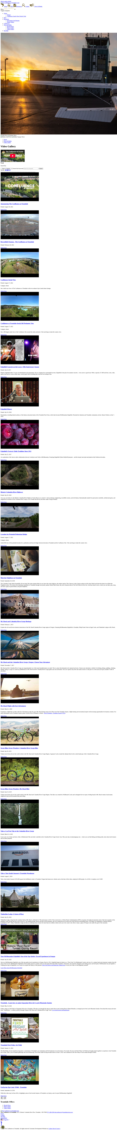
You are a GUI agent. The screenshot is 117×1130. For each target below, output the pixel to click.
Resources (6, 19)
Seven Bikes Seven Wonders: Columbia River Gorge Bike (19, 748)
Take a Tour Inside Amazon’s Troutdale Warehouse (17, 873)
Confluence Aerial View (8, 280)
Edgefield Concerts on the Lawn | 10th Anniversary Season (20, 367)
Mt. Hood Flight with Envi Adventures (13, 706)
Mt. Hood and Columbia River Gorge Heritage (16, 621)
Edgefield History (6, 409)
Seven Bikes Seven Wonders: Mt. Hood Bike (15, 789)
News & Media (8, 25)
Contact (3, 1115)
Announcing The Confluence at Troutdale (14, 204)
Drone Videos (10, 22)
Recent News (10, 26)
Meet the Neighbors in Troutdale (11, 578)
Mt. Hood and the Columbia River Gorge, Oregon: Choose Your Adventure (25, 662)
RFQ (5, 17)
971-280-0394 (51, 1112)
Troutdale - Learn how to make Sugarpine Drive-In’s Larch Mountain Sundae (26, 1003)
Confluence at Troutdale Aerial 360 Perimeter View (17, 323)
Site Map (6, 30)
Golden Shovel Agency (54, 1128)
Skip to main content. (6, 1)
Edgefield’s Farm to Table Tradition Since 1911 (16, 451)
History (9, 15)
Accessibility (4, 1118)
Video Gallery (10, 29)
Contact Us (6, 23)
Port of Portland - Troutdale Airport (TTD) (54, 713)
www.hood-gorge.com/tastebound (60, 1010)
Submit (41, 168)
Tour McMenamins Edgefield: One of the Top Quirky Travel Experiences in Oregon (28, 956)
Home (2, 1113)
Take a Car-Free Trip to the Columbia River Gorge (17, 831)
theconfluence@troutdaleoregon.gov (64, 1112)
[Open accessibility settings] (2, 1127)
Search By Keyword (18, 168)
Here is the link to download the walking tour (53, 965)
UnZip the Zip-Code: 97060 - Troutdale (14, 1087)
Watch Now (4, 209)
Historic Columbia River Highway (12, 492)
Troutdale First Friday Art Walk (11, 1045)
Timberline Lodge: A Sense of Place (12, 914)
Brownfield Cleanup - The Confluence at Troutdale (17, 242)
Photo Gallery (10, 27)
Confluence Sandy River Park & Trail (16, 16)
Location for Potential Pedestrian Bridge (14, 534)
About (5, 13)
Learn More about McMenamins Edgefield (11, 968)
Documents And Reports (13, 20)
